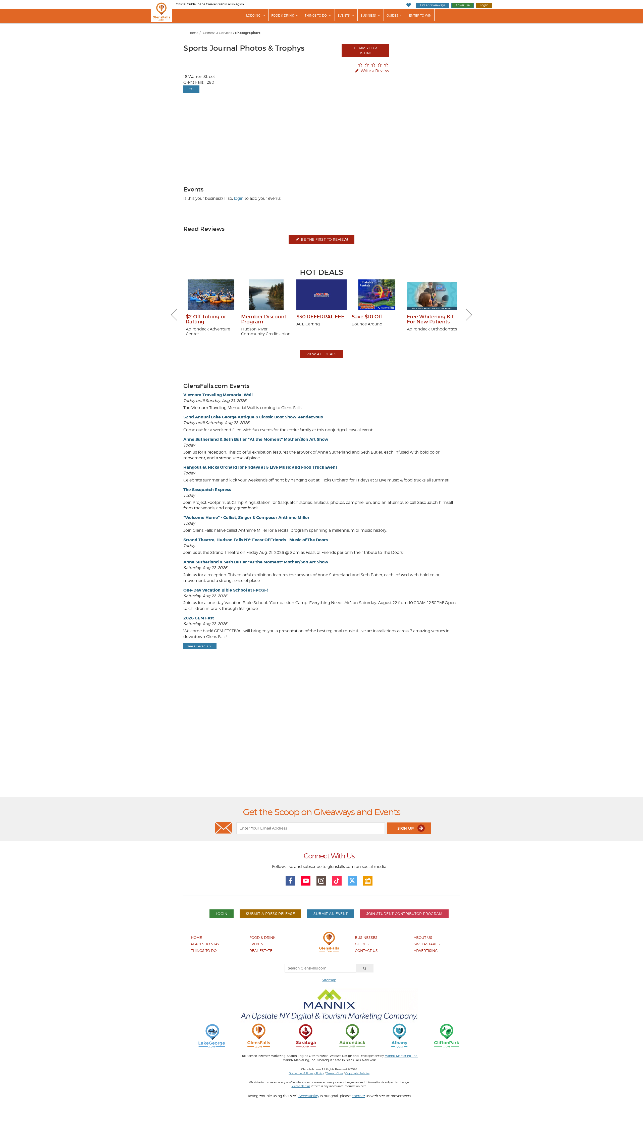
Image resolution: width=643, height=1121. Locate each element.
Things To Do (316, 15)
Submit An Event (330, 913)
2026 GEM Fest (198, 618)
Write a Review (374, 70)
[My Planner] (367, 881)
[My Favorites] (408, 5)
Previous (174, 314)
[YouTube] (306, 881)
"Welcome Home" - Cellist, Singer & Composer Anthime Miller (246, 517)
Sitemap (329, 980)
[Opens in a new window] (212, 1035)
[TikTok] (337, 881)
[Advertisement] (321, 736)
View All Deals (321, 354)
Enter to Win (420, 15)
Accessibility (308, 1096)
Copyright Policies (357, 1073)
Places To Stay (205, 944)
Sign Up (406, 828)
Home (193, 33)
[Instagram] (321, 881)
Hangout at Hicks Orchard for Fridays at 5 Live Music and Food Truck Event (260, 467)
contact (358, 1096)
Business (368, 15)
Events (344, 15)
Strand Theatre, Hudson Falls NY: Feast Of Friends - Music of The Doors (255, 540)
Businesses (366, 937)
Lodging (253, 15)
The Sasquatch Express (207, 489)
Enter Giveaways (432, 5)
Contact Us (366, 950)
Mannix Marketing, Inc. (401, 1056)
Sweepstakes (427, 944)
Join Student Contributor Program (404, 913)
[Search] (364, 968)
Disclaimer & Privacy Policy (306, 1073)
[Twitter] (352, 881)
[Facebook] (290, 881)
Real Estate (260, 950)
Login (484, 5)
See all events (197, 646)
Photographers (247, 33)
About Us (423, 937)
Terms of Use (334, 1073)
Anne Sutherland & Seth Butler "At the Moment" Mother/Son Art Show (255, 439)
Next (469, 314)
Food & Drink (282, 15)
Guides (392, 15)
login (239, 198)
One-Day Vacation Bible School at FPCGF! (225, 590)
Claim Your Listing (365, 50)
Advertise (462, 5)
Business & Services (216, 33)
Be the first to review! (324, 239)
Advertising (426, 950)
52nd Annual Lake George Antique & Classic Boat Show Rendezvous (253, 417)
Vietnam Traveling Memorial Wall (218, 395)
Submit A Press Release (270, 913)
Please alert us (301, 1086)
